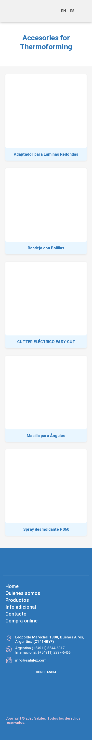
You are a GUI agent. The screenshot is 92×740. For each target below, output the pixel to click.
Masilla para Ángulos (46, 435)
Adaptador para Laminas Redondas (46, 154)
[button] (83, 11)
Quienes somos (22, 593)
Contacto (15, 614)
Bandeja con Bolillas (46, 248)
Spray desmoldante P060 (46, 529)
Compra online (21, 621)
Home (12, 586)
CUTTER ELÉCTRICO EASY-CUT (46, 341)
